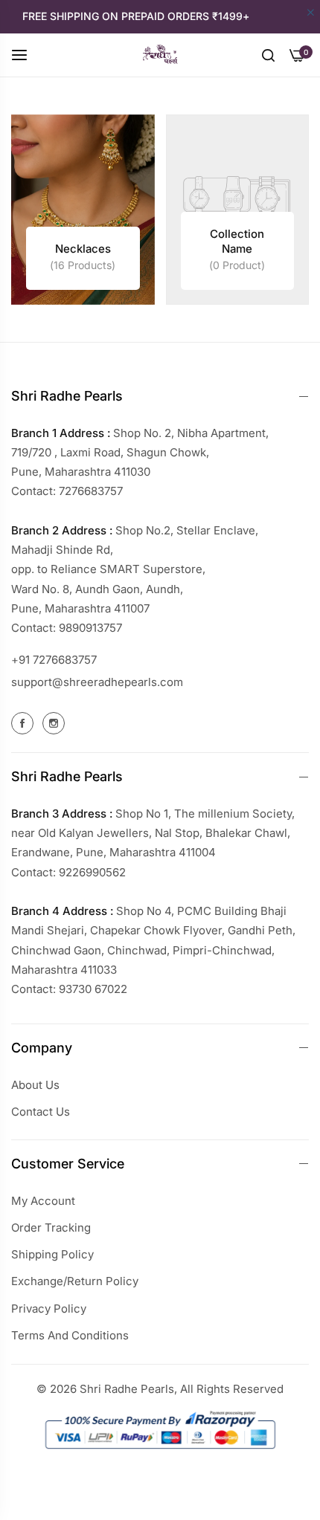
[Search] (268, 54)
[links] (83, 209)
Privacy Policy (48, 1308)
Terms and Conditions (70, 1335)
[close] (310, 13)
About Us (35, 1085)
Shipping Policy (52, 1254)
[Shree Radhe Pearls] (160, 55)
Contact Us (40, 1112)
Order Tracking (51, 1227)
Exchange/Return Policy (74, 1281)
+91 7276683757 (54, 660)
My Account (43, 1201)
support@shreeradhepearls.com (97, 682)
